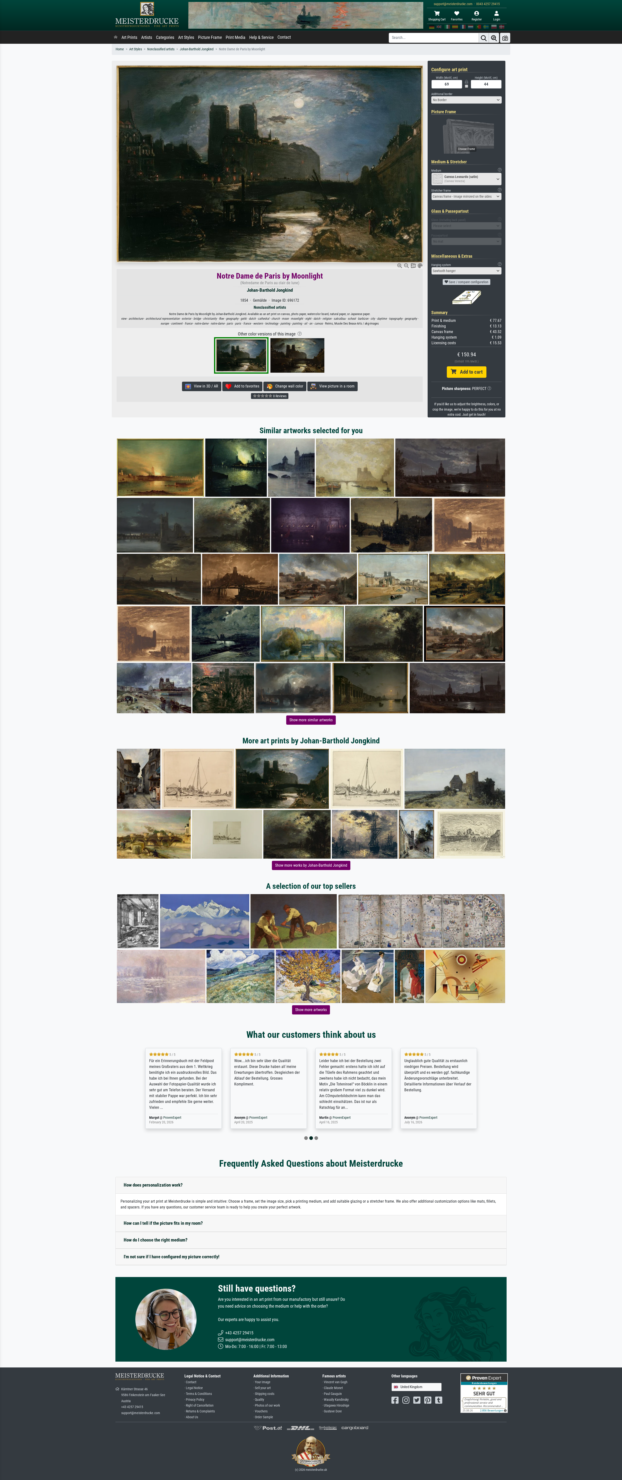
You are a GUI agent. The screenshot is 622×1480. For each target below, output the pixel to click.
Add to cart (469, 372)
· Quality (258, 1400)
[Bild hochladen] (505, 38)
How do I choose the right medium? (156, 1240)
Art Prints (129, 37)
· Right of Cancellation (199, 1405)
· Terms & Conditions (198, 1394)
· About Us (191, 1417)
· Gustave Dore (332, 1411)
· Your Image (261, 1382)
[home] (116, 37)
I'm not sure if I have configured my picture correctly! (171, 1257)
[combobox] (466, 100)
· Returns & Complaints (199, 1411)
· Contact (190, 1382)
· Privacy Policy (194, 1400)
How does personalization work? (153, 1185)
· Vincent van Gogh (334, 1382)
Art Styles (186, 37)
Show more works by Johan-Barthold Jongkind (311, 865)
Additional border (441, 94)
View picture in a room (335, 386)
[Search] (484, 38)
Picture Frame (210, 37)
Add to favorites (245, 386)
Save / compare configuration (468, 282)
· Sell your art (262, 1388)
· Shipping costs (263, 1394)
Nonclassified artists (160, 49)
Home (120, 49)
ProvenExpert (173, 1118)
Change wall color (287, 386)
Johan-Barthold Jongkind (197, 49)
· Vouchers (260, 1411)
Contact (284, 37)
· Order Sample (263, 1417)
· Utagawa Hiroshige (335, 1405)
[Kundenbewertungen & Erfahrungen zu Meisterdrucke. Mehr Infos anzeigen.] (484, 1393)
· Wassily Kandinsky (335, 1400)
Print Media (235, 37)
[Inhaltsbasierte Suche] (494, 38)
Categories (165, 37)
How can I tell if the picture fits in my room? (163, 1223)
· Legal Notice (193, 1388)
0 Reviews (279, 396)
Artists (146, 37)
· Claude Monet (332, 1388)
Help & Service (261, 37)
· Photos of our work (266, 1405)
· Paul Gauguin (332, 1394)
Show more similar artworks (311, 720)
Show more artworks (311, 1009)
